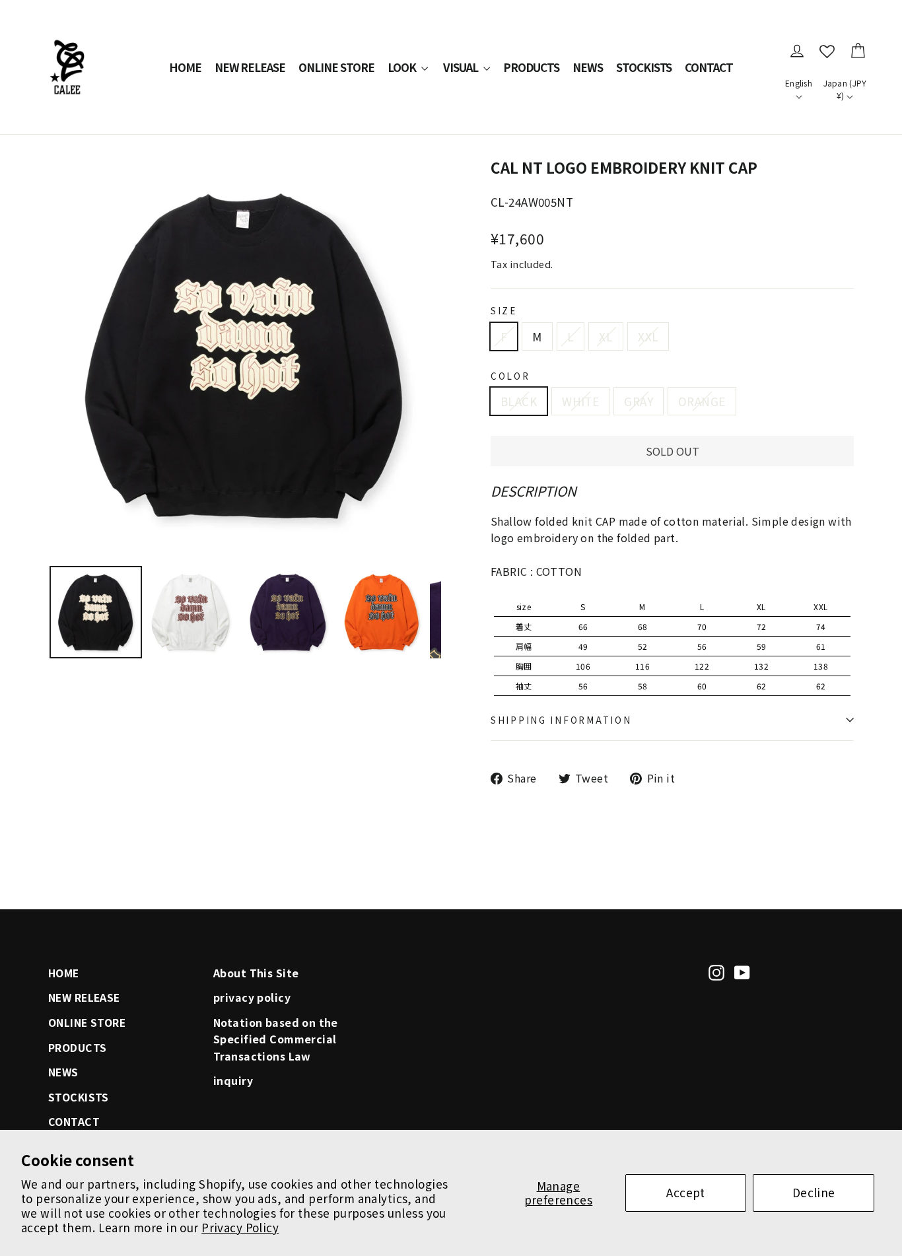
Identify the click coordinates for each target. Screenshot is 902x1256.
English (798, 82)
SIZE (504, 310)
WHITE (580, 401)
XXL (648, 336)
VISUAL (461, 67)
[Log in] (797, 51)
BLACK (519, 401)
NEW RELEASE (250, 67)
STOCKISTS (644, 67)
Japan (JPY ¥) (845, 89)
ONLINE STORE (336, 67)
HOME (185, 67)
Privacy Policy (240, 1227)
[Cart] (858, 51)
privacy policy (252, 997)
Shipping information (561, 719)
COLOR (510, 375)
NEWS (587, 67)
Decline (813, 1192)
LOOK (403, 67)
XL (606, 336)
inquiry (233, 1080)
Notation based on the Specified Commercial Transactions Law (275, 1039)
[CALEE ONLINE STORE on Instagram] (716, 971)
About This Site (255, 973)
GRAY (638, 401)
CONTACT (709, 67)
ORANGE (702, 401)
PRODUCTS (531, 67)
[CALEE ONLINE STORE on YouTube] (742, 971)
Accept (685, 1192)
